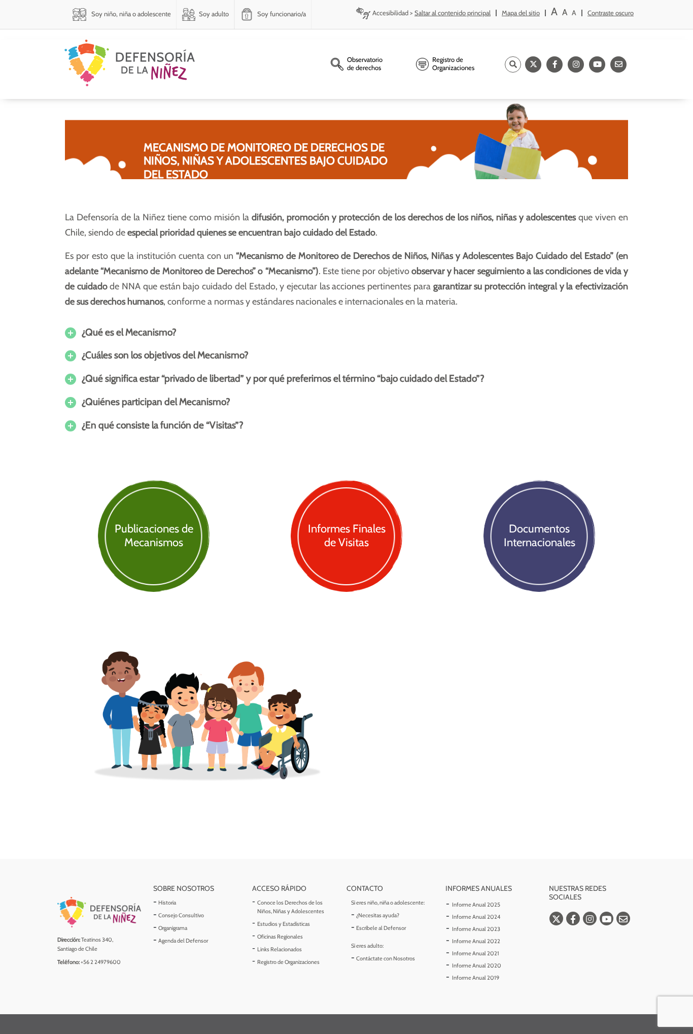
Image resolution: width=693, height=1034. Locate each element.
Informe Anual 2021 (475, 953)
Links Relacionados (279, 949)
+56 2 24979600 (101, 961)
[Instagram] (576, 64)
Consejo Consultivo (181, 915)
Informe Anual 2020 (476, 965)
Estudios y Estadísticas (283, 923)
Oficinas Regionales (280, 936)
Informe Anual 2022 (476, 941)
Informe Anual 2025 (476, 904)
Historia (167, 902)
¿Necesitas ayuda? (377, 915)
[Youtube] (597, 64)
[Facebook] (554, 64)
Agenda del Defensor (183, 940)
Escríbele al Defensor (381, 927)
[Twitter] (533, 64)
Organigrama (172, 927)
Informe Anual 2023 (476, 928)
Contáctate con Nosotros (385, 958)
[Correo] (618, 64)
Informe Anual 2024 (476, 916)
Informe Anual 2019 (475, 977)
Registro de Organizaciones (288, 961)
